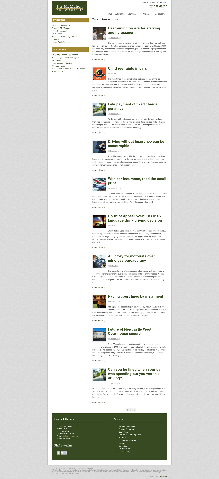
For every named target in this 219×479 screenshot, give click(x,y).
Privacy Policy (124, 448)
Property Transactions (60, 31)
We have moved (58, 66)
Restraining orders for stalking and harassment (134, 30)
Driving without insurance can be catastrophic (136, 143)
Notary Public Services (61, 42)
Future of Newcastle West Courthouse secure (129, 331)
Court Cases (57, 33)
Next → (132, 410)
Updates (147, 13)
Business (55, 39)
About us (119, 13)
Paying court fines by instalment (135, 296)
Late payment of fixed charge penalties (133, 106)
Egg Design (163, 476)
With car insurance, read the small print (137, 180)
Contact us (160, 13)
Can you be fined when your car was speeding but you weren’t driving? (135, 373)
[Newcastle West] (69, 13)
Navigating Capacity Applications (65, 54)
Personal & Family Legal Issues (64, 36)
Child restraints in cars (127, 68)
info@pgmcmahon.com (70, 436)
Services (132, 13)
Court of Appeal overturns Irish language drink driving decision (135, 218)
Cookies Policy (124, 451)
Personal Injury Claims (61, 25)
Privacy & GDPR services (62, 28)
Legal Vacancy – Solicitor (62, 63)
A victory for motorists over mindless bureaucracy (131, 258)
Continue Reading (98, 59)
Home (109, 13)
